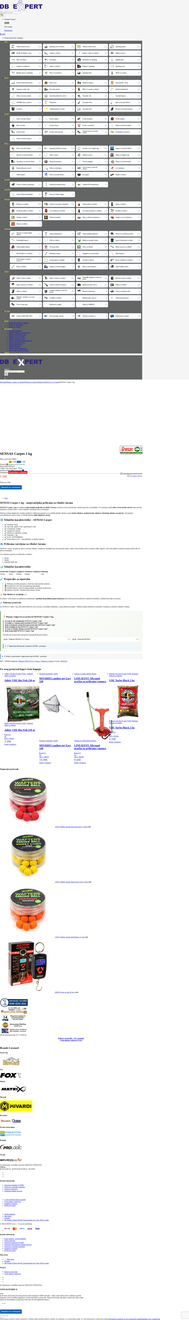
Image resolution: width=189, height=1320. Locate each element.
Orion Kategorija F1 (16, 345)
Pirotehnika (8, 329)
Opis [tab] (6, 498)
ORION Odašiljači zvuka (17, 335)
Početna (2, 382)
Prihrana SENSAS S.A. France (48, 382)
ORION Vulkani (14, 346)
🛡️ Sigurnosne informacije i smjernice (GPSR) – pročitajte (26, 646)
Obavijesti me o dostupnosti (10, 487)
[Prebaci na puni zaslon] (3, 1315)
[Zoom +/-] (1, 1315)
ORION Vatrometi (15, 331)
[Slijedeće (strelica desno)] (3, 1317)
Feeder (6, 114)
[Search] (2, 15)
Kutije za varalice (15, 327)
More (6, 143)
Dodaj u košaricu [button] (10, 744)
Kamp (6, 271)
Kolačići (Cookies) (10, 1204)
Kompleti (7, 189)
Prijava (6, 23)
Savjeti (6, 352)
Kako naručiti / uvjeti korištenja (15, 1239)
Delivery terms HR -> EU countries (71, 1038)
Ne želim (137, 1319)
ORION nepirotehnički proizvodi (20, 341)
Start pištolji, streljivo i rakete (19, 350)
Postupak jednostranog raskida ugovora (18, 1245)
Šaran (6, 78)
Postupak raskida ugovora (13, 1191)
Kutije (6, 321)
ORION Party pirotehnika (18, 348)
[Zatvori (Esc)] (7, 1315)
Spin (5, 42)
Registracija (8, 30)
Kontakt (7, 1218)
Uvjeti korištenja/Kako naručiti (15, 1200)
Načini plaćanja (9, 1214)
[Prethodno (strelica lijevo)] (1, 1317)
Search (6, 369)
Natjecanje (8, 229)
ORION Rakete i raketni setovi (19, 333)
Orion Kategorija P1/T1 (17, 343)
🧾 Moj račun (9, 1259)
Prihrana (7, 199)
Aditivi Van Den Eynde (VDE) (15, 674)
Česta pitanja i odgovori (12, 1202)
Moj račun (7, 1216)
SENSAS (64, 661)
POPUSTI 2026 (10, 1206)
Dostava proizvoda (10, 1189)
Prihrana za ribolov (31, 382)
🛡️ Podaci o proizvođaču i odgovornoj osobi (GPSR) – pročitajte (25, 656)
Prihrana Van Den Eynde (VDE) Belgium (123, 674)
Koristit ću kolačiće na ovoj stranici (122, 1319)
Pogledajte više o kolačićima (150, 1319)
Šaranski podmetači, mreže (48, 674)
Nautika (7, 179)
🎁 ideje (7, 311)
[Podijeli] (5, 1315)
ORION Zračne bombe (17, 337)
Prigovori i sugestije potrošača (14, 1187)
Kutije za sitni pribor (16, 325)
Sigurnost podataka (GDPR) (14, 1185)
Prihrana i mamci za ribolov (14, 382)
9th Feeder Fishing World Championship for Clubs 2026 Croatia (26, 1220)
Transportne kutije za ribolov (19, 323)
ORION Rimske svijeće (17, 339)
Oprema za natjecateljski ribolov (85, 674)
